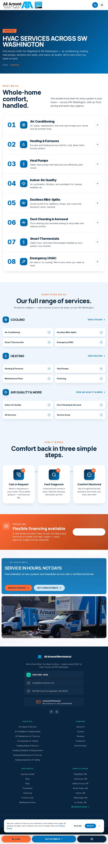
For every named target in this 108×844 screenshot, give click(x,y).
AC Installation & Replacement (27, 731)
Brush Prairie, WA (80, 788)
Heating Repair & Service (27, 746)
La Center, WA (80, 802)
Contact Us (80, 741)
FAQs (27, 783)
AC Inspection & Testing (27, 741)
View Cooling (95, 319)
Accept (90, 826)
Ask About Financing (87, 532)
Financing (27, 793)
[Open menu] (102, 5)
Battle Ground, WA (80, 783)
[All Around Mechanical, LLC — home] (22, 5)
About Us (80, 727)
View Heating (95, 356)
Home (5, 65)
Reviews (80, 736)
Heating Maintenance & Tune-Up (27, 755)
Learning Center (28, 774)
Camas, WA (80, 793)
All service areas (79, 807)
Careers (80, 731)
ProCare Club (27, 798)
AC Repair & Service (27, 727)
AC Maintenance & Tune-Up (27, 736)
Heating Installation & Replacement (28, 750)
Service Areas (80, 746)
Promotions (27, 788)
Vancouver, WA (80, 779)
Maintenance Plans (27, 802)
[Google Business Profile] (56, 711)
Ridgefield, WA (80, 774)
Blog (28, 779)
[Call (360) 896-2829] (95, 5)
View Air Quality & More (89, 392)
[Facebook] (51, 711)
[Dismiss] (99, 826)
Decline (78, 826)
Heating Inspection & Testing (27, 760)
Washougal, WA (80, 798)
